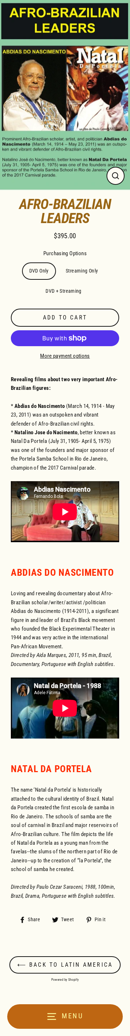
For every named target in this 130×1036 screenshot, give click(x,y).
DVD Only (39, 271)
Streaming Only (82, 271)
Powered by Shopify (65, 979)
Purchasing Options (65, 253)
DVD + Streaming (64, 291)
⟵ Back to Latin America (65, 964)
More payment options (65, 356)
